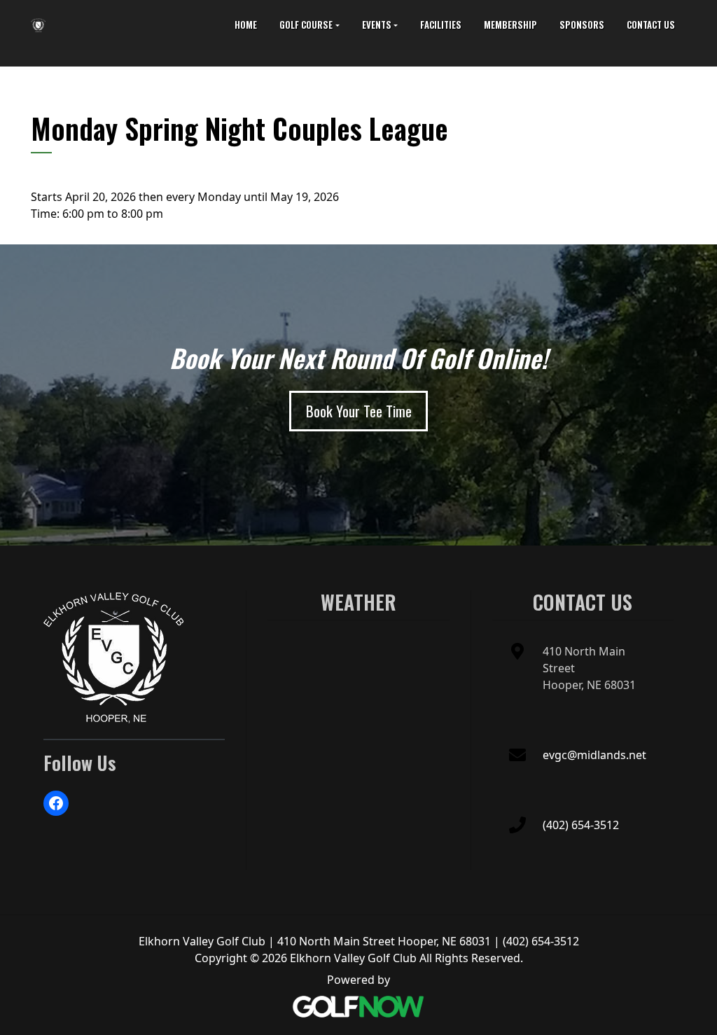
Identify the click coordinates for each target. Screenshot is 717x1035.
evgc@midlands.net (594, 755)
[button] (309, 25)
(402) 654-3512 (581, 825)
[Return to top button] (698, 528)
